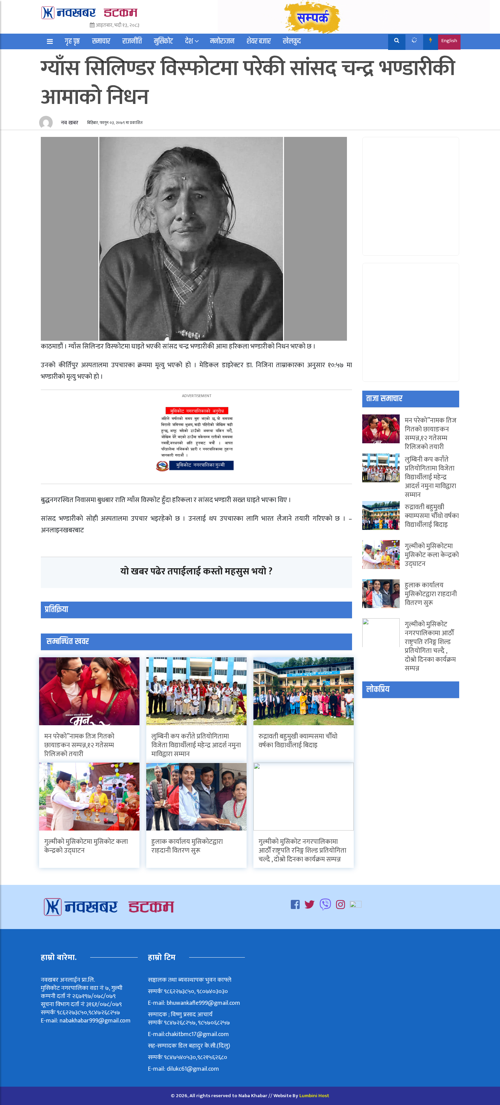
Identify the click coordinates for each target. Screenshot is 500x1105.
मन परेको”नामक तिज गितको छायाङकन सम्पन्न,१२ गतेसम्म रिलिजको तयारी (79, 745)
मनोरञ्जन (222, 41)
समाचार (101, 41)
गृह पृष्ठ (72, 41)
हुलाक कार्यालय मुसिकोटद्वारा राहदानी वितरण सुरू (187, 846)
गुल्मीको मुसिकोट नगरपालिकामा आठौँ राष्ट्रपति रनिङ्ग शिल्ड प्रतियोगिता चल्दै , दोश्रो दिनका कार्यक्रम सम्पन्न (302, 850)
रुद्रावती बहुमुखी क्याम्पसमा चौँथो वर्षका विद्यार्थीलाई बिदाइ (298, 741)
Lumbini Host (314, 1095)
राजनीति (132, 41)
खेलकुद (292, 41)
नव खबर (69, 122)
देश (189, 41)
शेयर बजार (259, 41)
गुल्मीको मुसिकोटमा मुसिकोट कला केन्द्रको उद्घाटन (86, 846)
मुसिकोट (163, 41)
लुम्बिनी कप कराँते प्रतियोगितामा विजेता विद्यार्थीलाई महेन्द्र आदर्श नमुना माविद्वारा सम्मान (196, 745)
